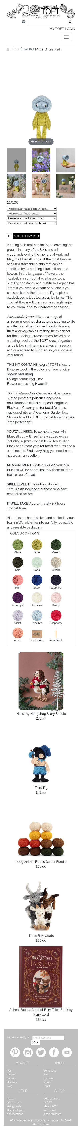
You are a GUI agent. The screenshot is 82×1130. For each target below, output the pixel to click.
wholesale (50, 1110)
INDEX (48, 1102)
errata (47, 1082)
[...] (16, 160)
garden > (14, 49)
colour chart (14, 1102)
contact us (50, 1070)
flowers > (28, 49)
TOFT (10, 1070)
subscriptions (52, 1098)
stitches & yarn (15, 1110)
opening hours (52, 1113)
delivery (49, 1078)
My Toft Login (62, 29)
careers (11, 1078)
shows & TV (51, 1106)
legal (47, 1086)
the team (12, 1074)
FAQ (46, 1074)
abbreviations (15, 1113)
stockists (12, 1082)
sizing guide (14, 1106)
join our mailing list (18, 1037)
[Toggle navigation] (66, 37)
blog (9, 1086)
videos (11, 1098)
